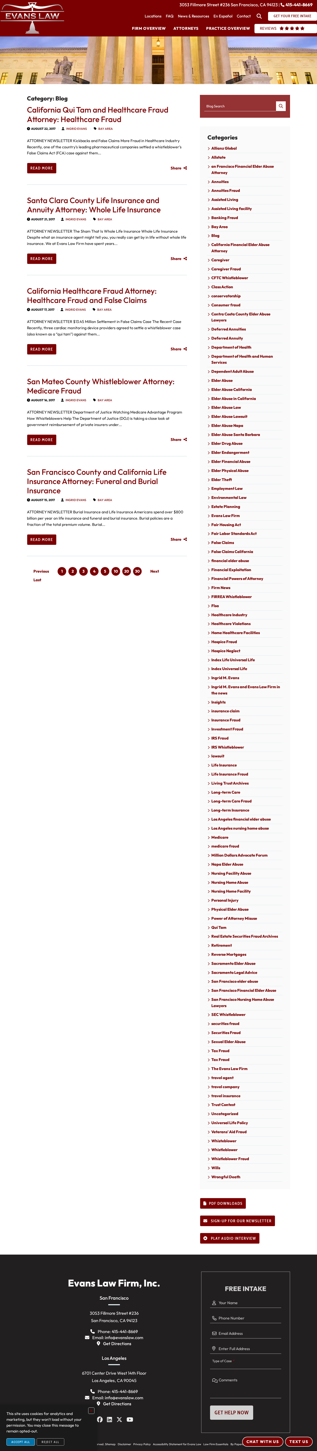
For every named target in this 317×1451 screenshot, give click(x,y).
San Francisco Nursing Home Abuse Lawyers (242, 1002)
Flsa (215, 605)
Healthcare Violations (231, 623)
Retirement (221, 945)
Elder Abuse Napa (227, 425)
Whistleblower (224, 1149)
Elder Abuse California (231, 389)
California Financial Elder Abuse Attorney (240, 247)
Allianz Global (224, 148)
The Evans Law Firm (229, 1068)
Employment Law (227, 488)
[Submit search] (281, 106)
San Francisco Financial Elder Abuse (243, 990)
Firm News (220, 587)
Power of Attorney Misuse (234, 918)
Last (37, 579)
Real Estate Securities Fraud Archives (244, 936)
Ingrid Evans (76, 129)
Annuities (220, 181)
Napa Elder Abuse (227, 864)
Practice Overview (228, 28)
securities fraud (225, 1023)
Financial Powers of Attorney (237, 578)
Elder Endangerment (230, 452)
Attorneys (186, 28)
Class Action (222, 286)
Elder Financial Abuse (230, 461)
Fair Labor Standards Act (234, 533)
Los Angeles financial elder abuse (241, 819)
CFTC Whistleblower (229, 277)
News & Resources (193, 16)
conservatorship (226, 295)
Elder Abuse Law (226, 407)
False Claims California (232, 551)
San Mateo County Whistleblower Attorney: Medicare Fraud (101, 385)
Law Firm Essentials (215, 1444)
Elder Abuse (222, 380)
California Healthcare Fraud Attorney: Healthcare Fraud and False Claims (92, 295)
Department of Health (231, 347)
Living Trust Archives (230, 783)
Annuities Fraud (225, 190)
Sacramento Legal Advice (234, 972)
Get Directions (117, 1343)
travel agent (222, 1077)
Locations (153, 16)
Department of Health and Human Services (242, 359)
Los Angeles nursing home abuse (240, 828)
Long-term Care (225, 792)
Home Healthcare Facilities (235, 632)
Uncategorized (224, 1113)
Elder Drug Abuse (227, 443)
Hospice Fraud (224, 641)
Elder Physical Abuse (230, 470)
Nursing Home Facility (231, 891)
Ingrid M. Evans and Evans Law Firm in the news (245, 690)
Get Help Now (232, 1412)
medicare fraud (225, 846)
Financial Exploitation (231, 569)
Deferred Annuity (227, 338)
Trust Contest (223, 1104)
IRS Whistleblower (227, 747)
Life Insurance (224, 765)
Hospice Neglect (225, 650)
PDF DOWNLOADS (226, 1203)
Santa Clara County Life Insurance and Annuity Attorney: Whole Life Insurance (94, 204)
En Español (222, 16)
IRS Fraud (220, 738)
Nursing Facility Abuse (231, 873)
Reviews (268, 28)
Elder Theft (221, 479)
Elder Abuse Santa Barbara (235, 434)
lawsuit (217, 756)
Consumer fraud (225, 304)
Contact (244, 16)
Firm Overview (149, 28)
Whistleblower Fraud (230, 1158)
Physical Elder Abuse (230, 909)
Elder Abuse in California (233, 398)
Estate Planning (225, 506)
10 (116, 571)
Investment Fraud (227, 729)
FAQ (170, 16)
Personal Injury (225, 900)
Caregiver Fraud (226, 268)
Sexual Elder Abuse (228, 1041)
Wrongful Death (225, 1176)
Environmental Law (228, 497)
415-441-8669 (299, 4)
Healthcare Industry (229, 614)
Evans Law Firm (225, 515)
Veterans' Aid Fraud (229, 1131)
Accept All (20, 1442)
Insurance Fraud (225, 720)
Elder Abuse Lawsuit (229, 416)
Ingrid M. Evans (225, 677)
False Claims (222, 542)
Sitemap (110, 1444)
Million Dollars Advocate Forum (239, 855)
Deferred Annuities (228, 329)
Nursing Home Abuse (229, 882)
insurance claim (225, 710)
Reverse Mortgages (228, 954)
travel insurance (225, 1095)
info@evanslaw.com (124, 1337)
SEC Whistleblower (228, 1014)
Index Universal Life (229, 668)
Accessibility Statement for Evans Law (177, 1444)
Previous (41, 571)
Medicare (219, 837)
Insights (218, 702)
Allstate (218, 157)
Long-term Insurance (230, 810)
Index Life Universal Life (233, 659)
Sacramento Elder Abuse (233, 963)
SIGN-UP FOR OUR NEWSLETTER (241, 1221)
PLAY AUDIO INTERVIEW (233, 1238)
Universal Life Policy (229, 1122)
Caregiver (220, 259)
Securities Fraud (226, 1032)
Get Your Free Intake (292, 16)
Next (154, 571)
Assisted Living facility (231, 208)
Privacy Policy (142, 1444)
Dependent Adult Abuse (232, 371)
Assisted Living (224, 199)
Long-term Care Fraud (231, 801)
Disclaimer (124, 1444)
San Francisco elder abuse (234, 981)
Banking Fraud (224, 217)
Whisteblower (224, 1140)
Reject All (50, 1442)
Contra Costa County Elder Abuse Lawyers (240, 317)
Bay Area (105, 129)
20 (126, 571)
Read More (41, 168)
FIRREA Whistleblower (231, 596)
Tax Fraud (220, 1050)
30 (137, 571)
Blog (215, 235)
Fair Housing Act (226, 524)
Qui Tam (218, 927)
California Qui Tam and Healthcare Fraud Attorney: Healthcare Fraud (97, 114)
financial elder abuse (230, 560)
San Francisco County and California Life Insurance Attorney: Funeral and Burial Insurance (96, 481)
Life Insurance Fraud (229, 774)
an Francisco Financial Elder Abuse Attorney (242, 169)
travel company (225, 1086)
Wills (215, 1167)
